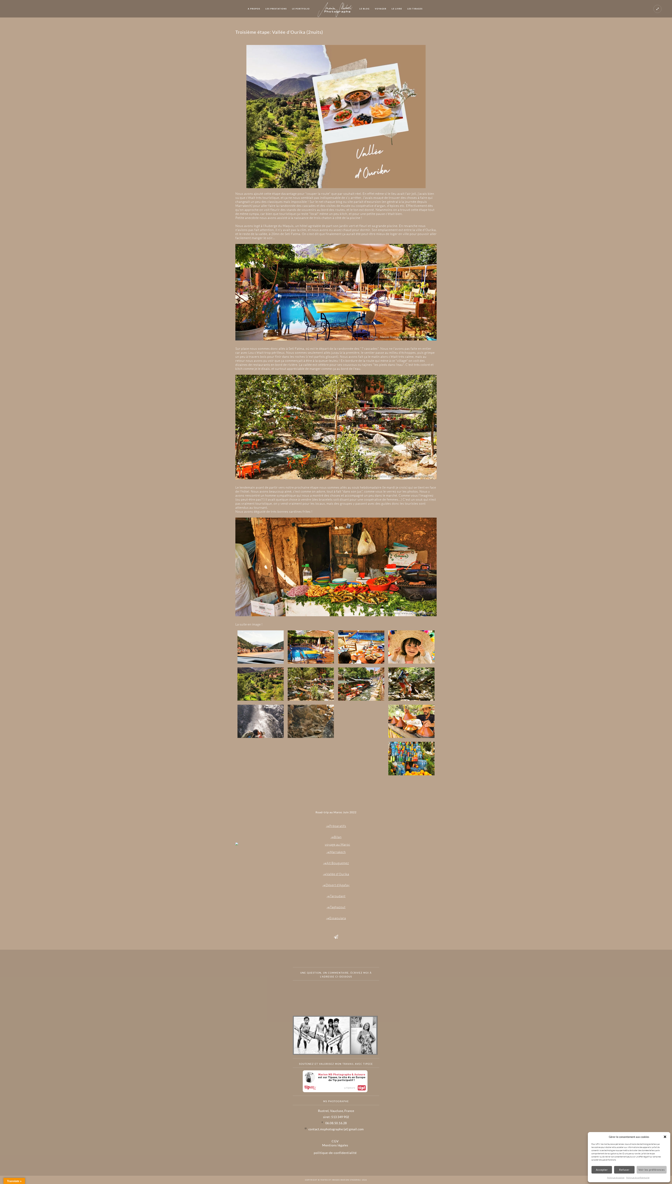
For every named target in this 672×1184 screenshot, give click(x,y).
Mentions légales (335, 1145)
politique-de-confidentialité (335, 1153)
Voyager (380, 9)
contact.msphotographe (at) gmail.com (336, 1129)
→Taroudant (336, 896)
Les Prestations (276, 9)
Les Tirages (415, 9)
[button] (665, 1137)
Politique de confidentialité (637, 1177)
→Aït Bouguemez (336, 863)
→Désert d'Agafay (336, 885)
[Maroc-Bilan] (336, 844)
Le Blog (364, 9)
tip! (361, 1088)
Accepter (602, 1169)
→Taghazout (336, 907)
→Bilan (336, 837)
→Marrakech (336, 852)
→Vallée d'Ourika (336, 874)
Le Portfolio (301, 9)
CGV (335, 1141)
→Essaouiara (336, 918)
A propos (254, 9)
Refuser (624, 1169)
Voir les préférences (651, 1169)
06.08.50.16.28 (336, 1123)
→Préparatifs (336, 826)
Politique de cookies (615, 1177)
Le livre (397, 9)
